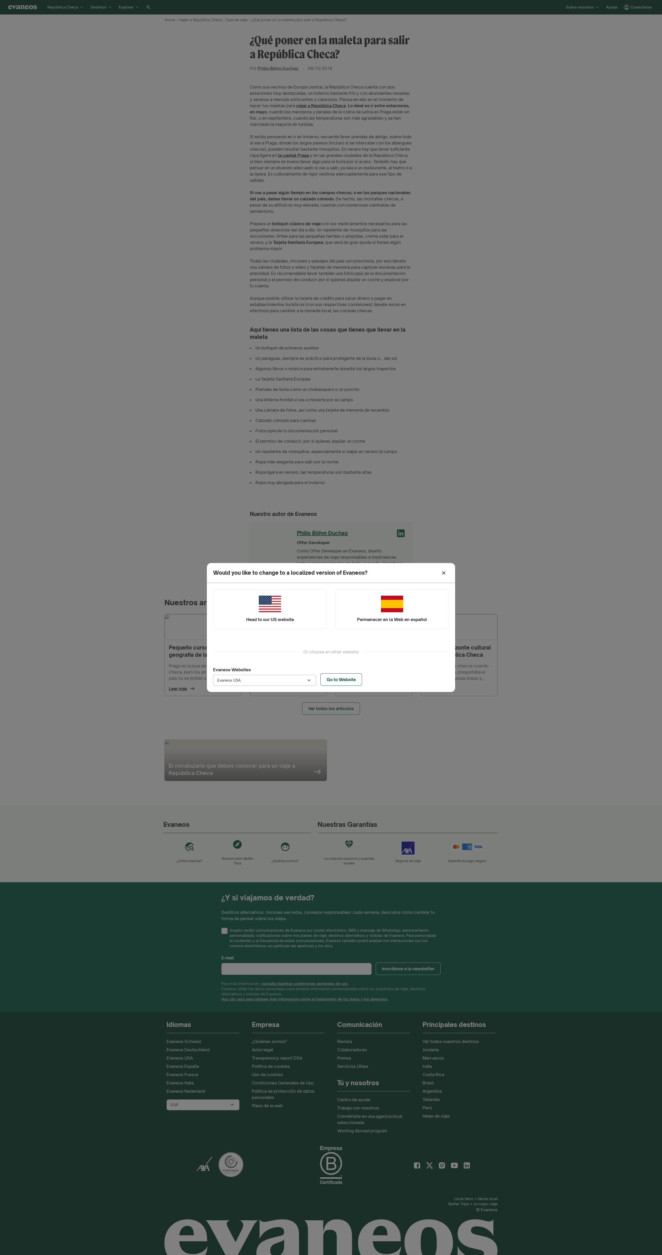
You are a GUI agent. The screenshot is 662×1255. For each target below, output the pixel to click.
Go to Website (341, 679)
